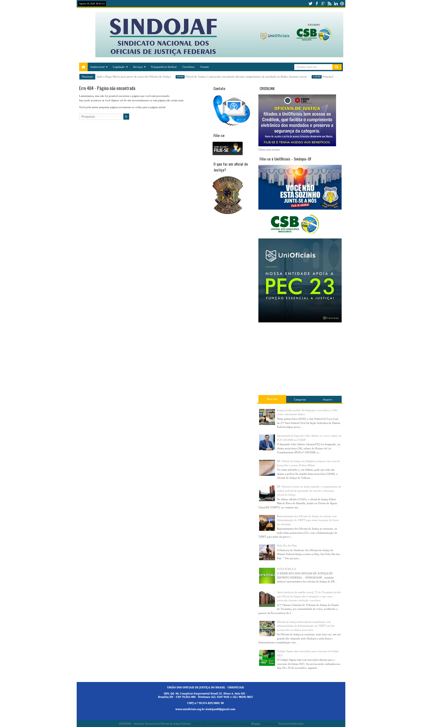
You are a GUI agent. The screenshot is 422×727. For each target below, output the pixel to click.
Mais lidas (272, 399)
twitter (310, 3)
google (323, 3)
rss (329, 3)
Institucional (98, 66)
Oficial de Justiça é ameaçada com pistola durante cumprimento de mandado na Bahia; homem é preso (241, 76)
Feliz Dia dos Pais (287, 545)
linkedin (336, 3)
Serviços (138, 66)
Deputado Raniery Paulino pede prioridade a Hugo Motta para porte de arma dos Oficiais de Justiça (106, 76)
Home (83, 67)
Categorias (300, 399)
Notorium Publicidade (291, 723)
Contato (204, 66)
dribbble (342, 3)
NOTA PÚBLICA (286, 569)
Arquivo (327, 399)
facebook (317, 3)
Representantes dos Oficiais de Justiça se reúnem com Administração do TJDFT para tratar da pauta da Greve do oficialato (308, 520)
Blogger (255, 723)
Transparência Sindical (164, 66)
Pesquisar (337, 67)
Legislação (119, 66)
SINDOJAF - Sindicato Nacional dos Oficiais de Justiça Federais (154, 723)
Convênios (188, 66)
